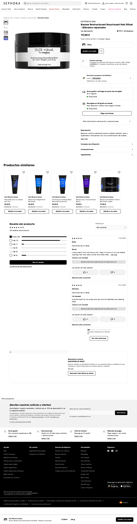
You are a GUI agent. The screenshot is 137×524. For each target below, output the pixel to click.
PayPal (101, 39)
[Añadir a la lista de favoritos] (23, 172)
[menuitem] (92, 3)
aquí (30, 491)
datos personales (38, 417)
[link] (38, 262)
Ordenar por (99, 223)
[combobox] (111, 227)
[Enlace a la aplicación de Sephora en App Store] (125, 486)
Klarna (108, 39)
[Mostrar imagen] (6, 22)
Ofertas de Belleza (32, 493)
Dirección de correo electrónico (80, 409)
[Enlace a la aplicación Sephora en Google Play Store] (113, 486)
